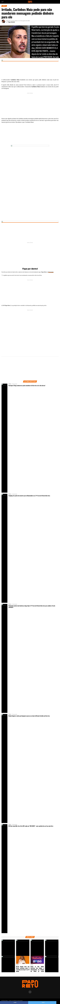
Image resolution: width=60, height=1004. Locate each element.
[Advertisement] (30, 104)
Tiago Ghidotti (11, 22)
